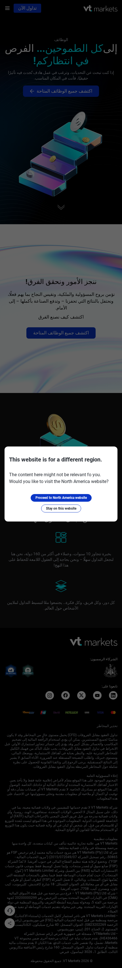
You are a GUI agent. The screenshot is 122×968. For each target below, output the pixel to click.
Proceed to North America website (61, 498)
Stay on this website (61, 508)
